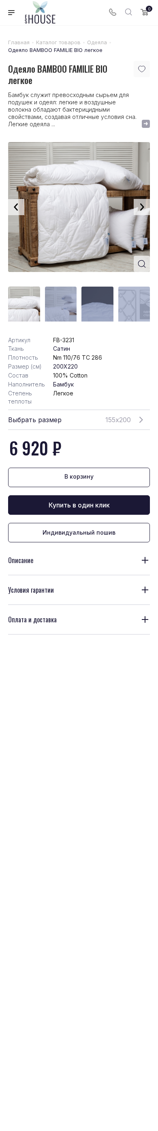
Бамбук (63, 384)
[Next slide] (142, 207)
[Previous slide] (16, 207)
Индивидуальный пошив (79, 532)
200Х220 (65, 366)
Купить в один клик (79, 505)
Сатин (61, 348)
